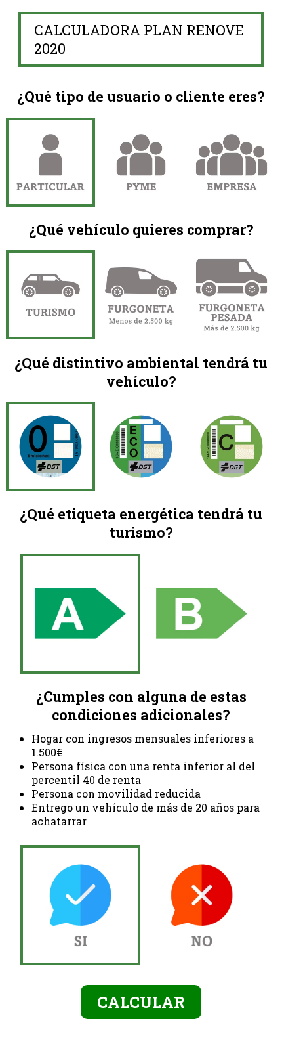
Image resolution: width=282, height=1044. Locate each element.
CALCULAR (141, 1001)
